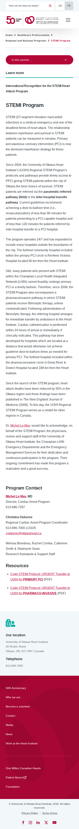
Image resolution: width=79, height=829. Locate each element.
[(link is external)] (23, 822)
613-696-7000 (14, 665)
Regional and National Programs (26, 40)
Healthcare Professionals (33, 35)
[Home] (34, 20)
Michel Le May (20, 425)
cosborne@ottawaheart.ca (23, 533)
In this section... (22, 59)
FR (69, 5)
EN (60, 5)
